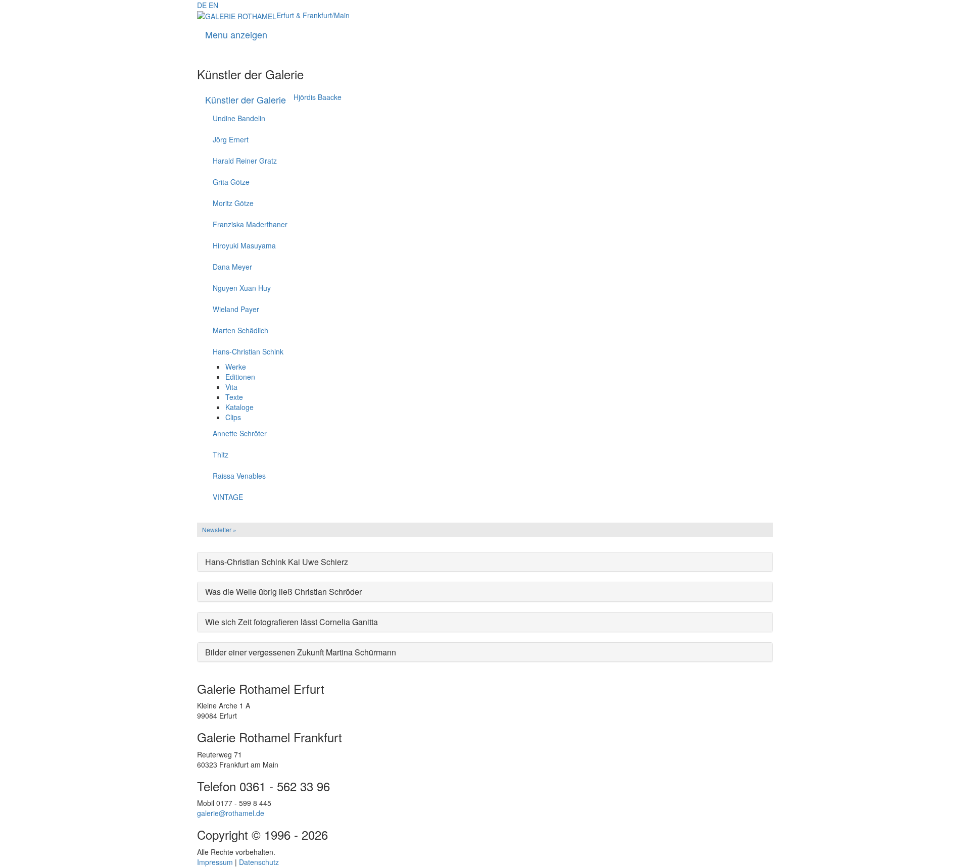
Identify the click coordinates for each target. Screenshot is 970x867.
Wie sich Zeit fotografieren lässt (291, 622)
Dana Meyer (232, 267)
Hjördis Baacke (318, 97)
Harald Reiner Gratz (245, 161)
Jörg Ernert (231, 139)
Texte (234, 397)
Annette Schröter (240, 433)
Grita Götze (231, 182)
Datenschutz (259, 862)
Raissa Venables (239, 476)
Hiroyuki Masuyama (244, 245)
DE (202, 5)
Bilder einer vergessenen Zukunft (300, 652)
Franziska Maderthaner (250, 224)
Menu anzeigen (236, 34)
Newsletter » (219, 529)
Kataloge (239, 407)
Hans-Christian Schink (248, 351)
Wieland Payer (236, 309)
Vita (231, 387)
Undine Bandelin (239, 118)
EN (213, 5)
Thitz (220, 454)
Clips (233, 417)
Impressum (215, 862)
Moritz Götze (233, 203)
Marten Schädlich (240, 330)
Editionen (240, 377)
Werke (235, 367)
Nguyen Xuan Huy (242, 288)
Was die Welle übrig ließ (283, 591)
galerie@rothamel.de (230, 813)
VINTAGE (228, 497)
